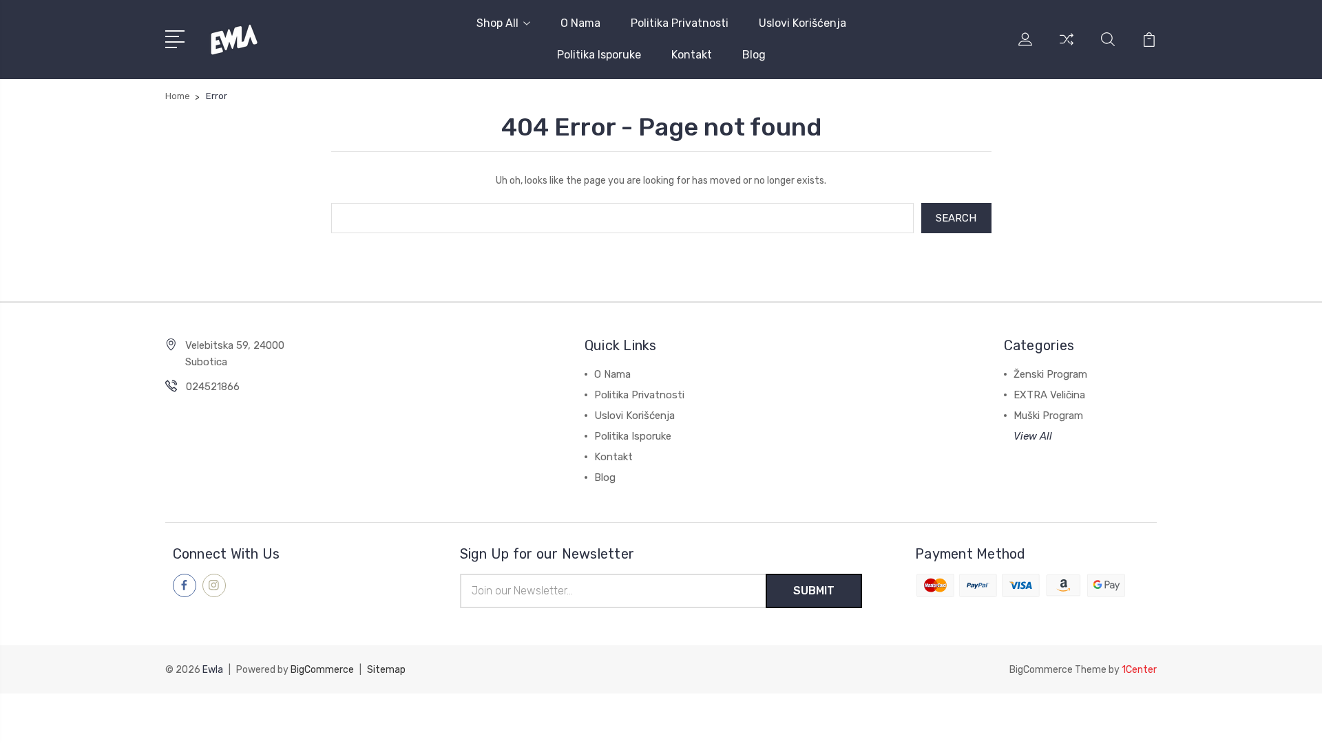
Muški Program (1048, 415)
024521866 (213, 386)
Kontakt (691, 54)
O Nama (580, 23)
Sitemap (386, 670)
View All (1033, 436)
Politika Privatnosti (679, 23)
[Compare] (1066, 47)
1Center (1139, 670)
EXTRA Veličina (1049, 395)
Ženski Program (1050, 374)
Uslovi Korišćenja (802, 23)
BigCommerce (322, 670)
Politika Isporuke (599, 54)
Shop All (497, 23)
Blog (754, 54)
